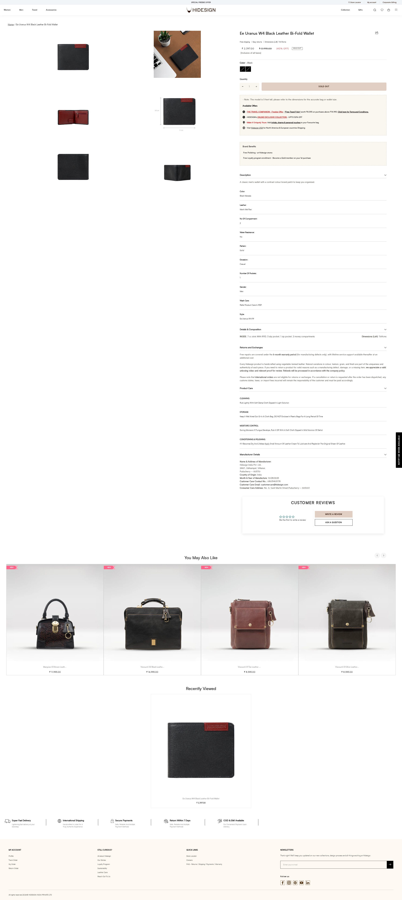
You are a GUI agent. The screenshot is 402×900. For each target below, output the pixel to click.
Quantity (243, 79)
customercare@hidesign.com (274, 485)
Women (7, 10)
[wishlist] (382, 10)
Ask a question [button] (333, 522)
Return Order (14, 868)
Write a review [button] (333, 514)
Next (384, 556)
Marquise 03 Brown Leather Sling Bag (59, 667)
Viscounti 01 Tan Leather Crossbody (253, 667)
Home (11, 25)
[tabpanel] (55, 619)
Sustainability (102, 868)
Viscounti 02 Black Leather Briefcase (156, 667)
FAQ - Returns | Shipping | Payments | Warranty (204, 864)
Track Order (13, 860)
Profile (11, 856)
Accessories (51, 10)
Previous (378, 556)
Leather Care (103, 872)
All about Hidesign (104, 856)
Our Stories (102, 860)
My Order (12, 864)
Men (21, 10)
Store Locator (191, 856)
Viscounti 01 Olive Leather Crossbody (351, 667)
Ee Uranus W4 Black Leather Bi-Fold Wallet (37, 25)
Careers (189, 860)
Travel (34, 10)
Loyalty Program (104, 864)
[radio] (242, 69)
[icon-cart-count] (388, 10)
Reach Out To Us (104, 876)
